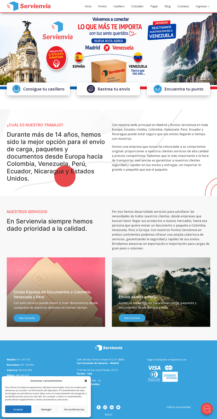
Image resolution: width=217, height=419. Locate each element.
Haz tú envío (27, 318)
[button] (85, 380)
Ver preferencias (74, 409)
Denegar (46, 409)
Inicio (88, 6)
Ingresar (201, 6)
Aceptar (18, 409)
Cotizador (137, 6)
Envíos (102, 6)
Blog (168, 6)
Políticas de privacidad (178, 407)
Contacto (183, 6)
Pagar (154, 6)
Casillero (118, 6)
